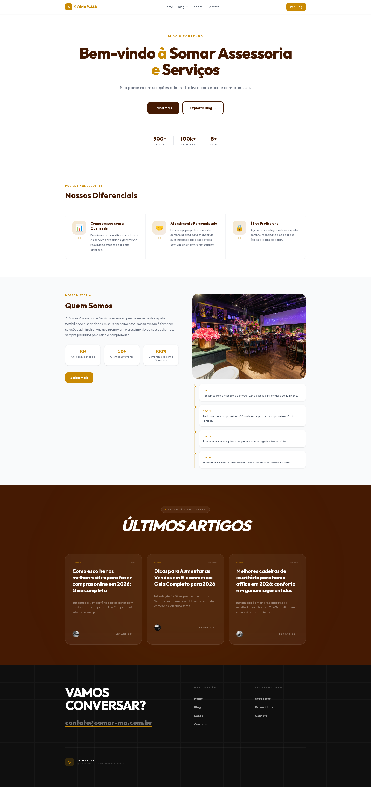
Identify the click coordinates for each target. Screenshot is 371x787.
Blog (181, 7)
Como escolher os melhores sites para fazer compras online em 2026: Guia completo (102, 580)
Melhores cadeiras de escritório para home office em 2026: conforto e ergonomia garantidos (266, 580)
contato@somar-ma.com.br (108, 722)
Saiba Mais (163, 108)
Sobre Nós (263, 699)
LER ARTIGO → (125, 634)
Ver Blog (296, 7)
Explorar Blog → (203, 108)
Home (168, 7)
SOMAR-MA (82, 6)
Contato (213, 7)
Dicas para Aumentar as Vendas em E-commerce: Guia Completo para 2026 (184, 577)
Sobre (198, 7)
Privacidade (264, 707)
